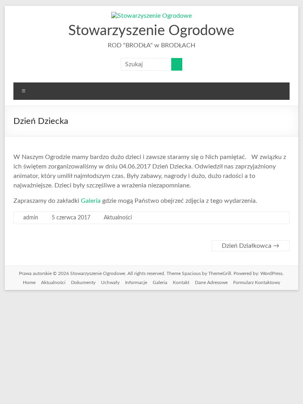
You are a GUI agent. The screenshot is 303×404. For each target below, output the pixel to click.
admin (30, 218)
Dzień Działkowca (250, 246)
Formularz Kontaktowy (256, 282)
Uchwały (110, 282)
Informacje (136, 282)
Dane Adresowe (211, 282)
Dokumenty (83, 282)
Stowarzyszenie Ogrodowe (151, 31)
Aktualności (118, 218)
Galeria (91, 201)
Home (29, 282)
